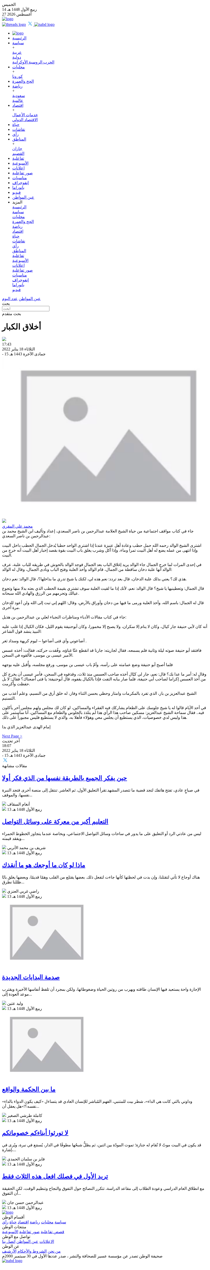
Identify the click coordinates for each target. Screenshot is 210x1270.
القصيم (18, 153)
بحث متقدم (11, 314)
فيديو (16, 192)
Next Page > (12, 736)
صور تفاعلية (22, 173)
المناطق (19, 139)
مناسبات (19, 178)
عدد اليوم (10, 298)
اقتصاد (17, 105)
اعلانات (18, 168)
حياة (15, 124)
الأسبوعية (20, 163)
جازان (17, 148)
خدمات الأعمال (25, 115)
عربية (17, 52)
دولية (16, 57)
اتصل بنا (8, 1241)
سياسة (18, 43)
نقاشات (18, 129)
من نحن (54, 1251)
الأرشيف (9, 1251)
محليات (18, 67)
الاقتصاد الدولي (25, 120)
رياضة (17, 86)
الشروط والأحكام (32, 1251)
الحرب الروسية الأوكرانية (33, 62)
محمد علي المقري (17, 526)
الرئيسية (19, 38)
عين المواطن (23, 197)
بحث (6, 303)
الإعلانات (46, 1241)
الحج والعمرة (23, 81)
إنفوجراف (20, 182)
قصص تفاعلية (52, 1232)
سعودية (18, 95)
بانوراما (18, 187)
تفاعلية (18, 158)
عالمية (17, 100)
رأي (15, 134)
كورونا (17, 76)
